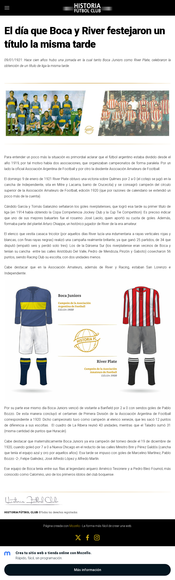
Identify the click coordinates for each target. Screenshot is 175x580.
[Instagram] (97, 537)
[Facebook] (87, 537)
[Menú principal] (7, 8)
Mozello (74, 526)
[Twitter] (78, 537)
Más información (87, 570)
